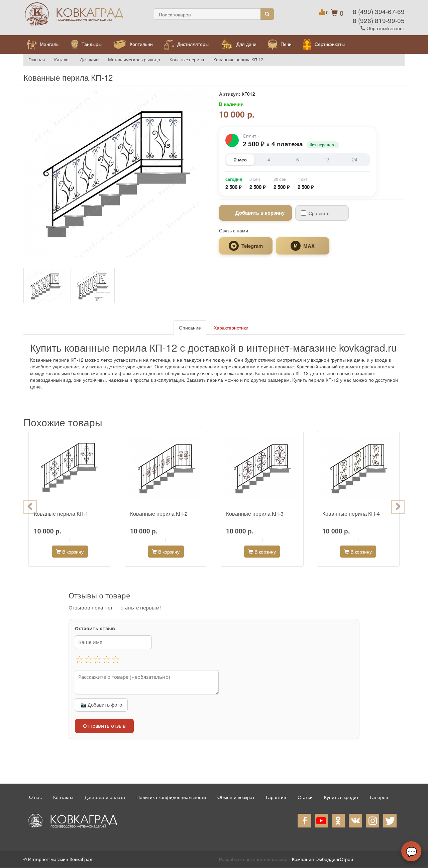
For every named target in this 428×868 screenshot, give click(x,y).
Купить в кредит (341, 797)
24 (354, 159)
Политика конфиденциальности (171, 797)
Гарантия (276, 797)
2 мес (240, 159)
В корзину (72, 551)
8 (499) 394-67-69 (379, 11)
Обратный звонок (385, 28)
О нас (35, 797)
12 (326, 159)
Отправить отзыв (104, 725)
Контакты (63, 797)
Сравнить (319, 213)
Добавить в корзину (260, 212)
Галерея (379, 797)
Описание (190, 327)
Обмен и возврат (235, 797)
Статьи (305, 797)
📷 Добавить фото (101, 705)
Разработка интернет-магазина (253, 859)
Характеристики (231, 327)
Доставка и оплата (105, 797)
